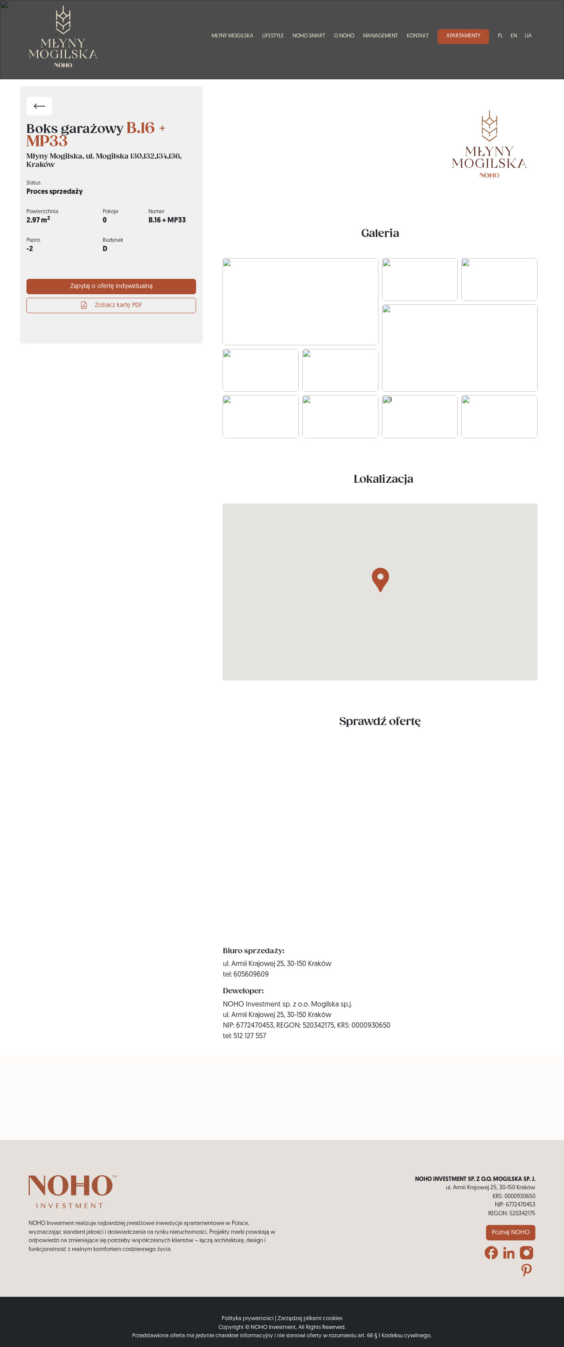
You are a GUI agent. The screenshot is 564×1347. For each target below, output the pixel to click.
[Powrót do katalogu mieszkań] (39, 106)
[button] (380, 580)
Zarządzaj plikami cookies (310, 1318)
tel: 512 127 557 (244, 1036)
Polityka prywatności (248, 1318)
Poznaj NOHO (511, 1232)
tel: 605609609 (246, 974)
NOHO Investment (51, 1223)
